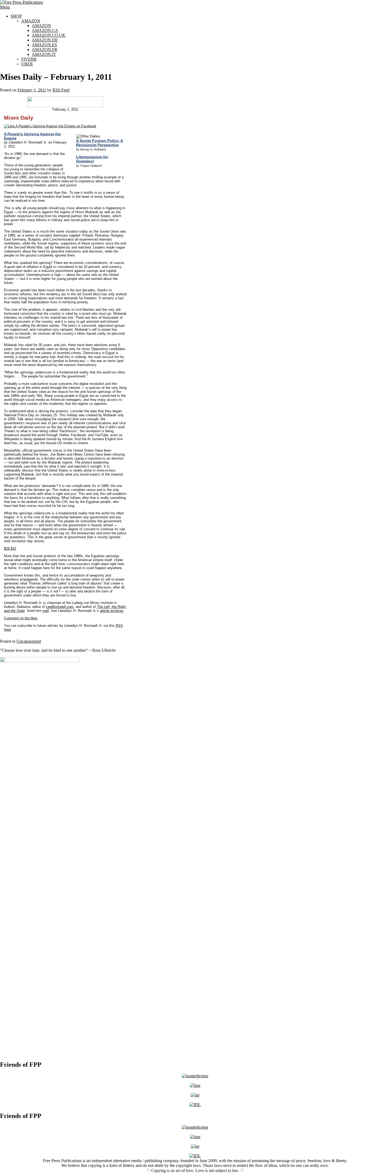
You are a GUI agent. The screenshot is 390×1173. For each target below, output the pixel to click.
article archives (111, 611)
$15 (10, 548)
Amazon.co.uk (49, 35)
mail (45, 611)
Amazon (30, 21)
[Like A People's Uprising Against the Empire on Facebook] (50, 126)
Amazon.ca (45, 30)
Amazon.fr (44, 49)
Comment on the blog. (21, 618)
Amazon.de (45, 40)
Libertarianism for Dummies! (92, 159)
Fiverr (29, 59)
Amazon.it (44, 54)
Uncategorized (28, 641)
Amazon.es (44, 45)
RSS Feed (61, 90)
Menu (5, 7)
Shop (16, 16)
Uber (27, 64)
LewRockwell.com (59, 607)
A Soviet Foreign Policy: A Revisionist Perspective (99, 142)
